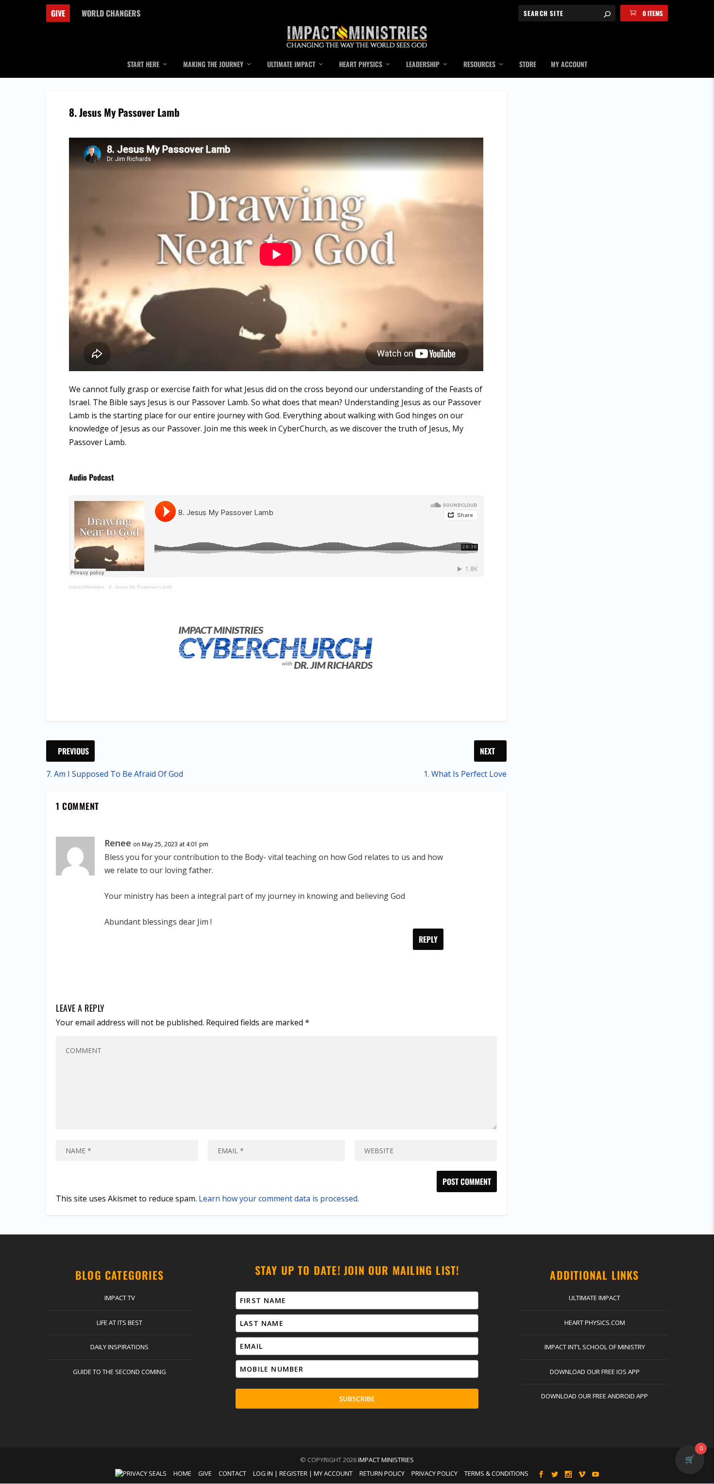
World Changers (111, 13)
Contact (232, 1473)
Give (58, 13)
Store (527, 64)
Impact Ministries (386, 1459)
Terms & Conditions (496, 1473)
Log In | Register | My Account (303, 1473)
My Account (569, 64)
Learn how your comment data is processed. (279, 1198)
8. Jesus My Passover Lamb (140, 587)
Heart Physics (360, 64)
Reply (428, 939)
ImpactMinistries (86, 587)
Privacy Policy (434, 1473)
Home (182, 1473)
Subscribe (357, 1398)
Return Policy (382, 1473)
